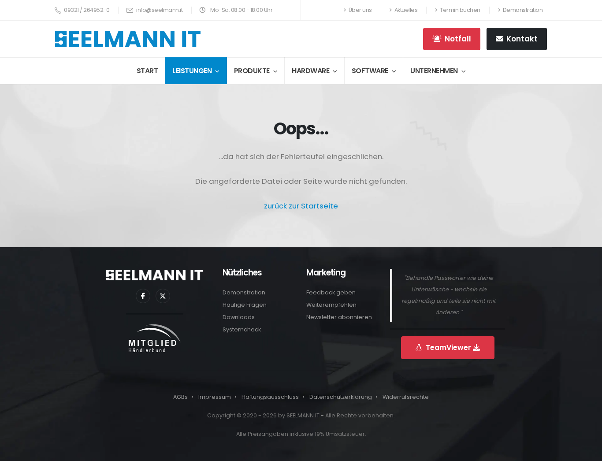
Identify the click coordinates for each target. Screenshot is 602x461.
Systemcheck (242, 329)
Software (370, 71)
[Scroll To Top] (587, 447)
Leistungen (192, 71)
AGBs (180, 397)
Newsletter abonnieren (339, 317)
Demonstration (522, 10)
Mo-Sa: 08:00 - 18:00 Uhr (241, 10)
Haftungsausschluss (270, 397)
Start (147, 71)
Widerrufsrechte (406, 397)
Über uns (359, 10)
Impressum (214, 397)
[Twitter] (163, 296)
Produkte (252, 71)
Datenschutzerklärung (340, 397)
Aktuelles (405, 10)
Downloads (239, 317)
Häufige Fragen (245, 305)
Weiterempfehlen (331, 305)
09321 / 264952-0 (86, 10)
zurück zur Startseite (301, 206)
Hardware (310, 71)
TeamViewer (448, 347)
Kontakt (522, 38)
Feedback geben (331, 292)
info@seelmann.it (159, 10)
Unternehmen (434, 71)
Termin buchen (459, 10)
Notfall (458, 38)
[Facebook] (143, 296)
